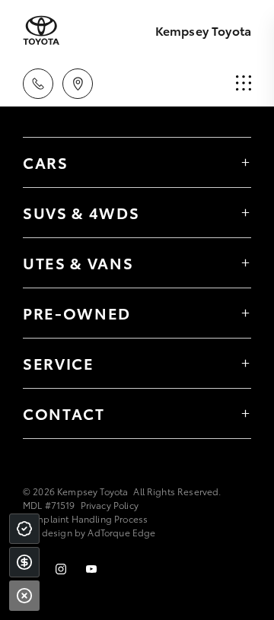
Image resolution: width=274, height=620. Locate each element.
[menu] (243, 83)
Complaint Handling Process (85, 518)
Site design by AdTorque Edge (89, 532)
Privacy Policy (110, 504)
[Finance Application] (24, 562)
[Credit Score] (24, 528)
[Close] (24, 595)
